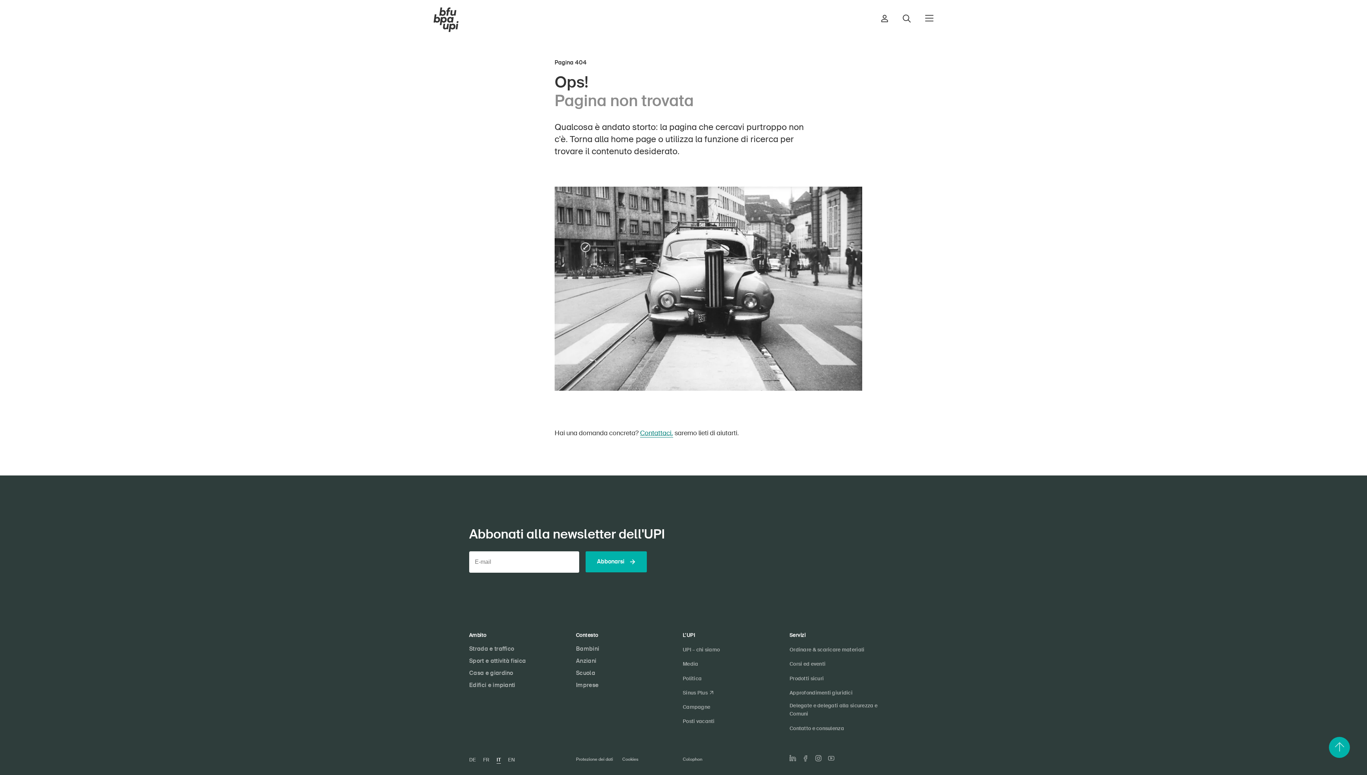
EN (511, 759)
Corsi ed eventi (808, 664)
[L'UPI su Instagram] (818, 758)
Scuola (585, 673)
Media (690, 664)
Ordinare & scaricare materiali (827, 649)
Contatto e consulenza (817, 728)
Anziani (586, 661)
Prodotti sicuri (807, 678)
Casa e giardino (491, 673)
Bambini (587, 648)
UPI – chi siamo (701, 649)
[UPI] (446, 19)
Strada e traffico (491, 648)
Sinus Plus (695, 693)
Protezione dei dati (594, 759)
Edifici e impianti (492, 685)
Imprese (587, 685)
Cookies (630, 759)
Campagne (696, 707)
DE (472, 759)
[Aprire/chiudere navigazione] (929, 18)
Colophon (692, 759)
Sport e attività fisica (497, 661)
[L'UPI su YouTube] (831, 758)
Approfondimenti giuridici (821, 693)
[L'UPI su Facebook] (805, 758)
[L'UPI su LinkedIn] (793, 758)
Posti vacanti (699, 721)
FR (486, 759)
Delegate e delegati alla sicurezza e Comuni (834, 709)
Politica (692, 678)
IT (499, 759)
